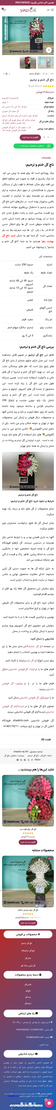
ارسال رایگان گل (28, 120)
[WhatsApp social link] (26, 1103)
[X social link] (28, 760)
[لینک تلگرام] (18, 760)
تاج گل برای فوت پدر (28, 829)
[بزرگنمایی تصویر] (49, 50)
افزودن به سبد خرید (30, 137)
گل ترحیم (6, 115)
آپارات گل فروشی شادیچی (21, 669)
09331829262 (22, 2)
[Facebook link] (31, 760)
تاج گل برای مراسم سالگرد (28, 910)
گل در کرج (16, 127)
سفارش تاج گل (10, 755)
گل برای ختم (16, 115)
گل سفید (15, 111)
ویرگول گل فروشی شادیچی (32, 698)
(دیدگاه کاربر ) (35, 86)
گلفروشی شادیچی (19, 1096)
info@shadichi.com (35, 1037)
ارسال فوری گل (15, 120)
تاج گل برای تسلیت (30, 115)
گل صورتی (6, 111)
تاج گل (45, 73)
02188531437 (37, 1029)
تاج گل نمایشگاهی (33, 646)
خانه (52, 73)
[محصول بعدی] (3, 73)
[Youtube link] (30, 1103)
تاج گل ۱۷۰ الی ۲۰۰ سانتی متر (14, 106)
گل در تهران (26, 127)
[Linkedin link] (21, 760)
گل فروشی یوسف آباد (11, 130)
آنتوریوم (5, 98)
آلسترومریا (14, 98)
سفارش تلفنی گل (9, 122)
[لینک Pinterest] (25, 760)
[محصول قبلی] (9, 73)
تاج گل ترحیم (34, 73)
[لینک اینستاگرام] (34, 1103)
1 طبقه (5, 102)
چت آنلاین (44, 1044)
